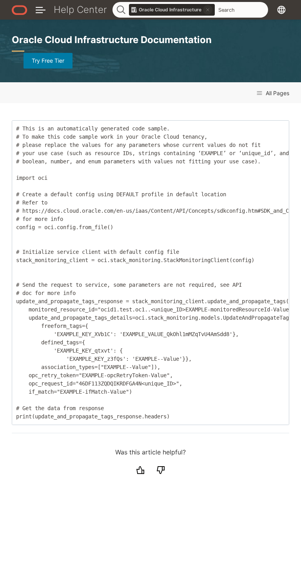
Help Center (80, 9)
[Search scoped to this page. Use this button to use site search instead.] (207, 9)
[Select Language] (281, 9)
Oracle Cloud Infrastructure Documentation (112, 39)
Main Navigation (40, 9)
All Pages (276, 93)
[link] (172, 10)
